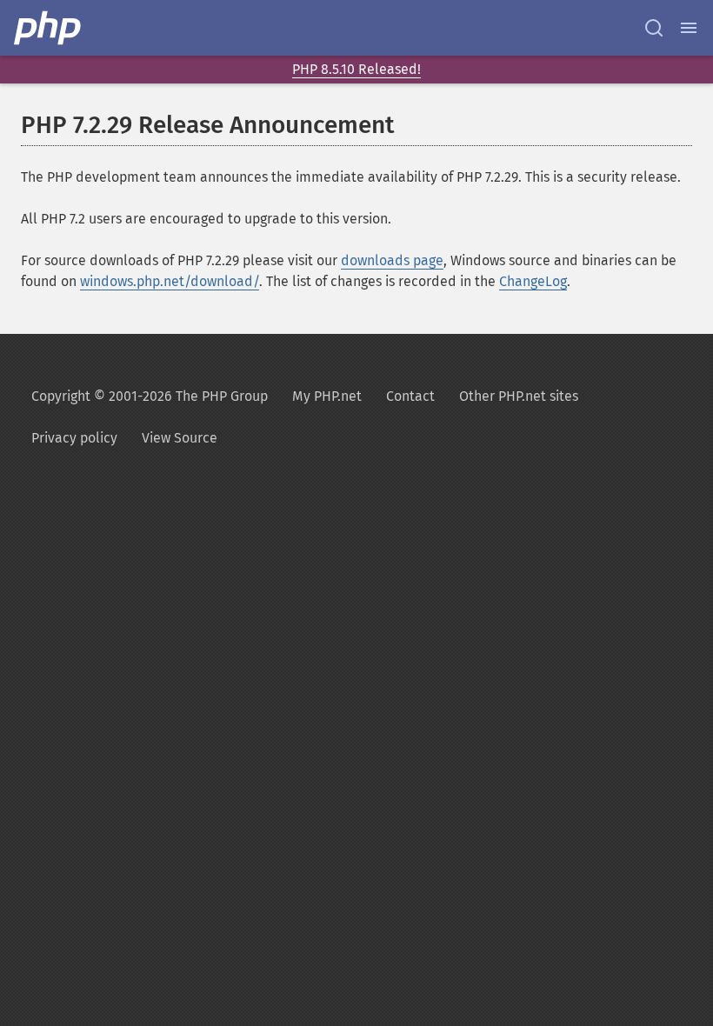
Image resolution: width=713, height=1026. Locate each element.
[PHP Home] (48, 28)
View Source (179, 438)
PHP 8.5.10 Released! (356, 69)
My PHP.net (327, 396)
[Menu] (688, 27)
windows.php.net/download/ (169, 281)
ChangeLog (533, 281)
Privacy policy (74, 438)
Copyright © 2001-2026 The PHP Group (149, 396)
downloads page (392, 260)
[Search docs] (653, 27)
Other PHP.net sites (518, 396)
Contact (410, 396)
